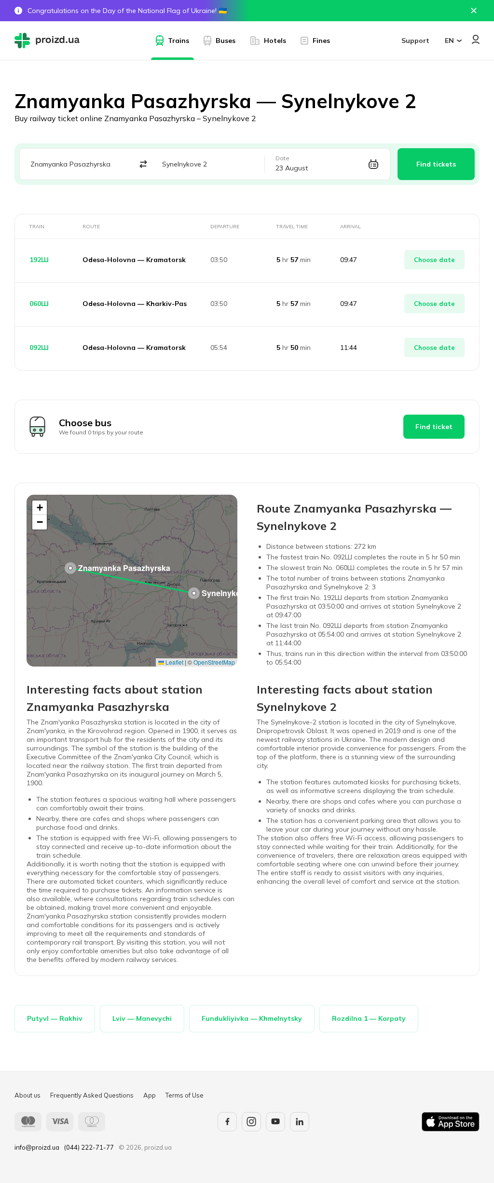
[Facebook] (227, 1121)
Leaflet (173, 662)
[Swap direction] (143, 164)
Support (415, 40)
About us (27, 1095)
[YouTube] (275, 1121)
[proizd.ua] (49, 40)
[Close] (474, 10)
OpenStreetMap (214, 662)
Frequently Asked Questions (92, 1095)
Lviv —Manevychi (142, 1018)
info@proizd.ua (36, 1147)
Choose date (434, 260)
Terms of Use (184, 1095)
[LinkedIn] (299, 1121)
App (149, 1095)
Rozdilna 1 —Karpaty (369, 1018)
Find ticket (434, 426)
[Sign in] (476, 39)
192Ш (39, 259)
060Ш (39, 303)
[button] (70, 568)
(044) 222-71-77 (89, 1147)
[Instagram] (251, 1121)
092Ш (39, 347)
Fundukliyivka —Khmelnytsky (252, 1018)
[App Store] (451, 1121)
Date (282, 158)
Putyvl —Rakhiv (54, 1018)
